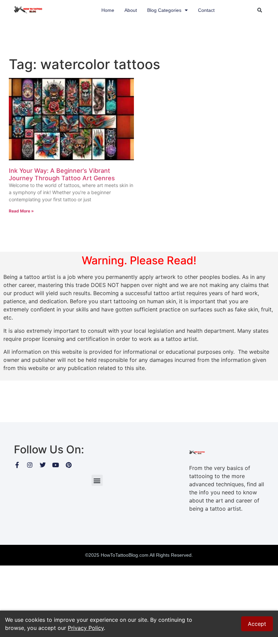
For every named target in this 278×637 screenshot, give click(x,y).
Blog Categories (164, 10)
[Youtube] (56, 465)
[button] (259, 10)
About (130, 10)
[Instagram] (30, 465)
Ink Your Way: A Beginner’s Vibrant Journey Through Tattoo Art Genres (62, 174)
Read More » (21, 210)
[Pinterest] (68, 465)
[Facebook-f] (17, 465)
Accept (257, 623)
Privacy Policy (86, 627)
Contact (206, 10)
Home (107, 10)
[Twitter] (43, 465)
